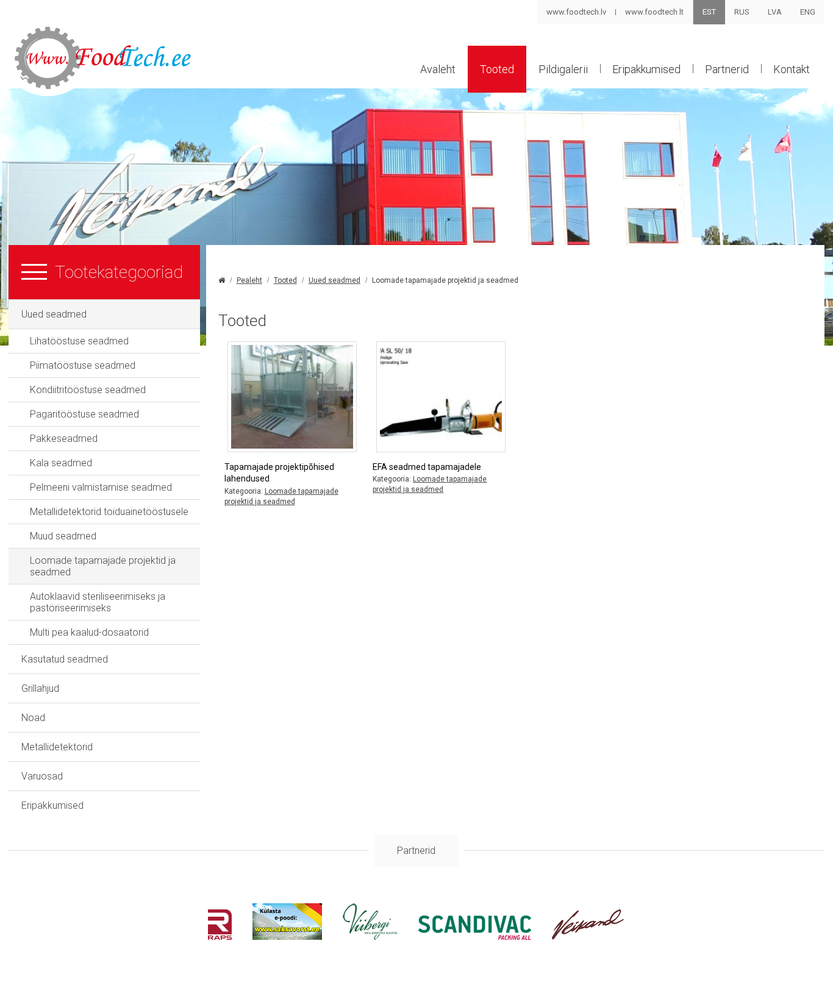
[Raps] (220, 936)
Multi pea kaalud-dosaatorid (89, 632)
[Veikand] (588, 936)
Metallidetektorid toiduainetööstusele (109, 511)
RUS (741, 11)
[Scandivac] (474, 936)
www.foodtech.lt (654, 11)
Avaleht (438, 69)
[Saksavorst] (287, 936)
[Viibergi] (370, 936)
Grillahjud (40, 688)
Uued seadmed (54, 314)
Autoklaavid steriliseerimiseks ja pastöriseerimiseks (97, 602)
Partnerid (727, 69)
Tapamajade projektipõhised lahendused (279, 473)
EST (709, 11)
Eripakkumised (646, 69)
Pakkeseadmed (64, 438)
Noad (33, 717)
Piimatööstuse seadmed (82, 365)
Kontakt (791, 69)
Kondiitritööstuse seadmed (88, 390)
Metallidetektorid (57, 747)
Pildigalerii (563, 69)
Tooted (497, 69)
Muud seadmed (63, 536)
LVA (775, 11)
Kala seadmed (61, 463)
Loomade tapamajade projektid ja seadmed (103, 566)
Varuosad (42, 776)
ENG (807, 11)
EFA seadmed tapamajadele (427, 467)
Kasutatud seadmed (64, 659)
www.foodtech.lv (576, 11)
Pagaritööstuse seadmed (84, 414)
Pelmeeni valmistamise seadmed (101, 487)
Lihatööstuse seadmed (79, 341)
